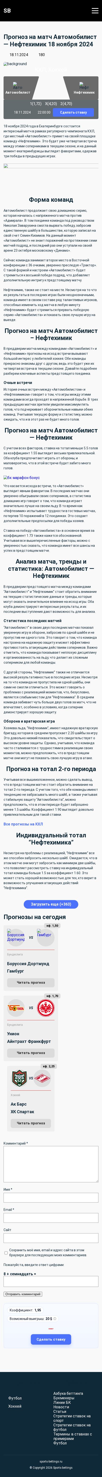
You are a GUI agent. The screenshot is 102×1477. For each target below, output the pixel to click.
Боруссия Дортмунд (28, 963)
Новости (61, 1407)
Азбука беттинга (68, 1393)
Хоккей (15, 1095)
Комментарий (16, 1143)
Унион (13, 1033)
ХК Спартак (22, 1111)
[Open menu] (95, 10)
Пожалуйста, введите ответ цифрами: (34, 1265)
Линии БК (62, 1402)
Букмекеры (63, 1398)
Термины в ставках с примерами (72, 1436)
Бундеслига (15, 954)
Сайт (7, 1230)
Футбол (15, 1398)
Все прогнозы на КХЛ (23, 824)
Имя (8, 1189)
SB (7, 10)
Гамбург (15, 971)
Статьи (59, 1411)
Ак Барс (19, 1104)
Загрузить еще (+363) (51, 904)
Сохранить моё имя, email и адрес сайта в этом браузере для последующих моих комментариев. (48, 1252)
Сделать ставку (73, 112)
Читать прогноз (31, 982)
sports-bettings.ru (51, 1461)
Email (9, 1210)
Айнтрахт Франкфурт (29, 1041)
